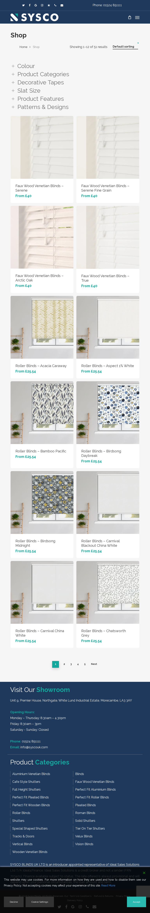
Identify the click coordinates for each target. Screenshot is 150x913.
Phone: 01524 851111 (107, 5)
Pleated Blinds (85, 805)
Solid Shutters (85, 821)
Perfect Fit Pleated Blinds (30, 797)
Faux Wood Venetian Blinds (94, 782)
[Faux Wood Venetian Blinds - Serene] (42, 147)
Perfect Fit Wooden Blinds (31, 805)
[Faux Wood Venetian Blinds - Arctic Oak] (42, 237)
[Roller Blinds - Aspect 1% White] (107, 327)
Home (23, 47)
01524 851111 (31, 741)
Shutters (18, 821)
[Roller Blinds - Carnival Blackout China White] (107, 502)
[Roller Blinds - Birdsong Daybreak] (107, 412)
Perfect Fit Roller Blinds (92, 797)
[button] (137, 17)
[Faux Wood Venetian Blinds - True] (107, 237)
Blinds (79, 774)
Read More (108, 885)
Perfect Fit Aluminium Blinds (95, 789)
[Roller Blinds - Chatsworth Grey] (107, 592)
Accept (136, 902)
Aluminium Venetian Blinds (31, 774)
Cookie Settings (39, 902)
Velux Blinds (84, 836)
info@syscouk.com (34, 747)
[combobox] (125, 46)
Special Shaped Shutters (30, 828)
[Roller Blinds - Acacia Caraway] (42, 327)
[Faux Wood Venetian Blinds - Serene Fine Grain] (107, 147)
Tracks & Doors (23, 836)
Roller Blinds (21, 813)
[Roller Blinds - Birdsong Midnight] (42, 502)
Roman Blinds (85, 813)
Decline (14, 902)
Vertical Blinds (22, 844)
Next (94, 664)
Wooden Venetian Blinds (29, 852)
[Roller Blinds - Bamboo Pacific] (42, 412)
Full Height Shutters (26, 789)
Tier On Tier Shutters (90, 828)
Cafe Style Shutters (26, 782)
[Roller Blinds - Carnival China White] (42, 592)
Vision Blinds (84, 844)
